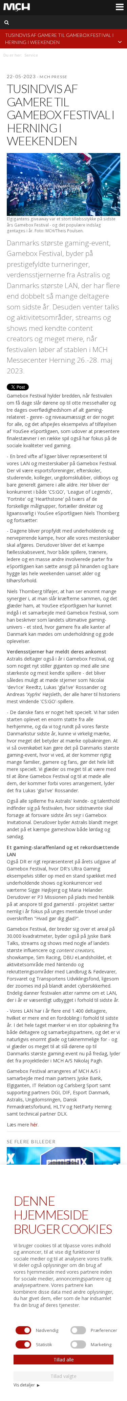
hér (34, 1124)
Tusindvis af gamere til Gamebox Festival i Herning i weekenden (59, 38)
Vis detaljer (27, 1385)
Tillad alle (64, 1359)
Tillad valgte (63, 1376)
